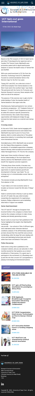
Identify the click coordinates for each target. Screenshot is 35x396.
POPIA (8, 392)
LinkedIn (2, 384)
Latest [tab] (6, 267)
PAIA (12, 392)
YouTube (3, 355)
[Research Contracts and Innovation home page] (18, 11)
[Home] (12, 363)
